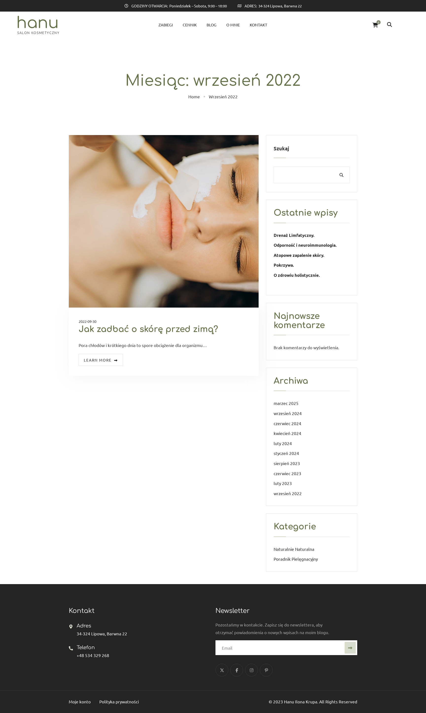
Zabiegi (166, 24)
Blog (211, 24)
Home (194, 96)
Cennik (190, 24)
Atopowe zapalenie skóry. (299, 255)
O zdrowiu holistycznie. (297, 275)
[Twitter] (221, 670)
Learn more (98, 360)
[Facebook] (236, 670)
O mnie (233, 24)
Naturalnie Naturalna (294, 549)
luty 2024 (283, 443)
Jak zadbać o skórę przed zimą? (148, 329)
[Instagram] (251, 670)
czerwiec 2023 (287, 473)
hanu (37, 23)
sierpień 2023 (287, 463)
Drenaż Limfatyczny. (294, 235)
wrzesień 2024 (288, 413)
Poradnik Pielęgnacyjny (296, 558)
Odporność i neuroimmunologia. (305, 245)
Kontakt (258, 24)
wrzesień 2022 (288, 493)
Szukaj (281, 148)
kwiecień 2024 (287, 433)
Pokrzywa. (284, 265)
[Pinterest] (266, 670)
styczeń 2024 (286, 453)
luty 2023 (283, 483)
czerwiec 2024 (287, 423)
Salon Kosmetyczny (38, 32)
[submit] (350, 648)
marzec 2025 (286, 403)
